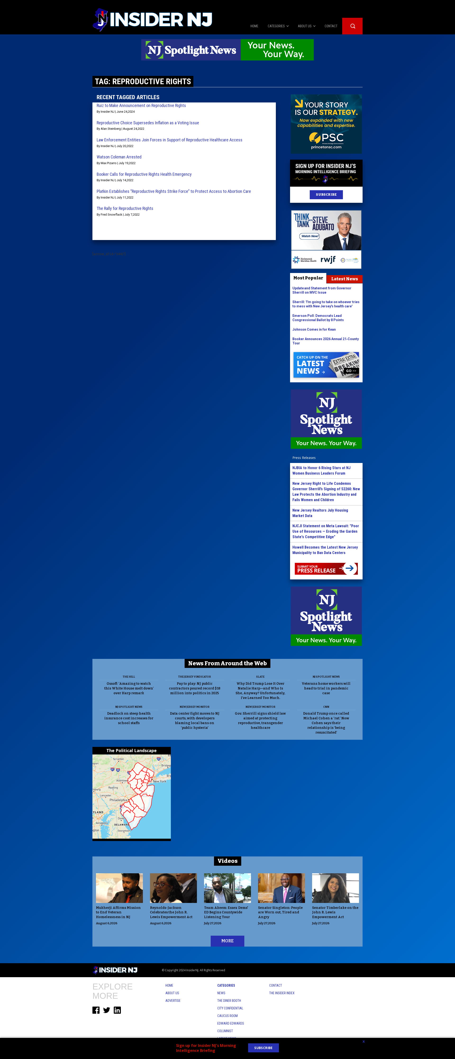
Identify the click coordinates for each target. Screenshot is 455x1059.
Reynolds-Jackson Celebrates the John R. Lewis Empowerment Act (171, 912)
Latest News (344, 279)
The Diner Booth (229, 1001)
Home (169, 985)
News (221, 993)
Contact (275, 985)
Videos (228, 861)
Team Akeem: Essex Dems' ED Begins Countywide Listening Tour (226, 912)
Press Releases (304, 457)
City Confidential (230, 1008)
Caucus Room (227, 1016)
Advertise (173, 1001)
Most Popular (308, 278)
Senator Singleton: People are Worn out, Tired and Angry (280, 912)
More (227, 940)
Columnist (225, 1031)
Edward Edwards (230, 1023)
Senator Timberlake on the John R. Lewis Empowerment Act (335, 912)
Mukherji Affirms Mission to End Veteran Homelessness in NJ (118, 912)
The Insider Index (282, 993)
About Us (172, 993)
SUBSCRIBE (326, 195)
